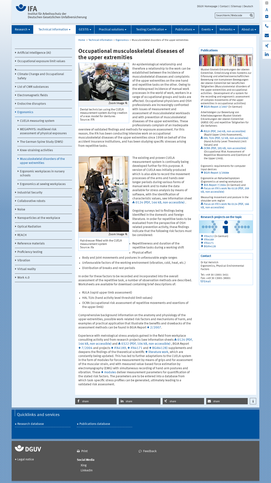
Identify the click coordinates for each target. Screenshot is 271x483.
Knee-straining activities (36, 150)
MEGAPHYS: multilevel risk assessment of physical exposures (43, 131)
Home (81, 40)
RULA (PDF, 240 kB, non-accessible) (225, 131)
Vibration (23, 260)
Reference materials (31, 243)
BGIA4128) (160, 348)
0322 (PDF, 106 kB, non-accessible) (146, 344)
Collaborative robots (31, 201)
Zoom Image (116, 103)
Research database (30, 424)
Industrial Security (29, 192)
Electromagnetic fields (32, 95)
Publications (183, 29)
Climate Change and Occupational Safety (40, 76)
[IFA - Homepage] (51, 11)
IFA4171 (136, 348)
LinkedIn (87, 470)
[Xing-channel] (267, 46)
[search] (234, 15)
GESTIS (84, 29)
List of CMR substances (33, 87)
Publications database (94, 424)
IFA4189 (120, 348)
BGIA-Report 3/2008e (216, 173)
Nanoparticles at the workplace (38, 218)
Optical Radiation (29, 226)
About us (248, 29)
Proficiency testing (29, 252)
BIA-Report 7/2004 (215, 185)
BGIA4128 (210, 246)
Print (84, 451)
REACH (22, 235)
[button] (96, 401)
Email (207, 281)
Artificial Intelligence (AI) (34, 53)
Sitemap (236, 6)
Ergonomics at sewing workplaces (43, 184)
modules (110, 372)
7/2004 (87, 348)
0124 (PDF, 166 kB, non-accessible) (160, 202)
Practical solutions (111, 29)
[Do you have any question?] (267, 26)
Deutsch (248, 6)
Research (21, 29)
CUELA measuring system (37, 121)
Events (206, 29)
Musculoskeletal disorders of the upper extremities (42, 161)
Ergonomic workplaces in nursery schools (42, 173)
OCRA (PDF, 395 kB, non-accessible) (225, 148)
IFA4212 (209, 236)
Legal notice (25, 459)
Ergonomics (25, 112)
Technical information (53, 29)
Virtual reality (26, 269)
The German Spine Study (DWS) (41, 142)
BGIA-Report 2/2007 (216, 107)
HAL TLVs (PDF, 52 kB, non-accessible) (226, 138)
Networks (226, 29)
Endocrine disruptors (31, 104)
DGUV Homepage (207, 6)
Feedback (150, 451)
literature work (158, 352)
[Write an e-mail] (267, 35)
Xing (84, 465)
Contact (224, 6)
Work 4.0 (23, 277)
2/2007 (155, 327)
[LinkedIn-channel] (267, 55)
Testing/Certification (150, 29)
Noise (21, 209)
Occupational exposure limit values (41, 61)
